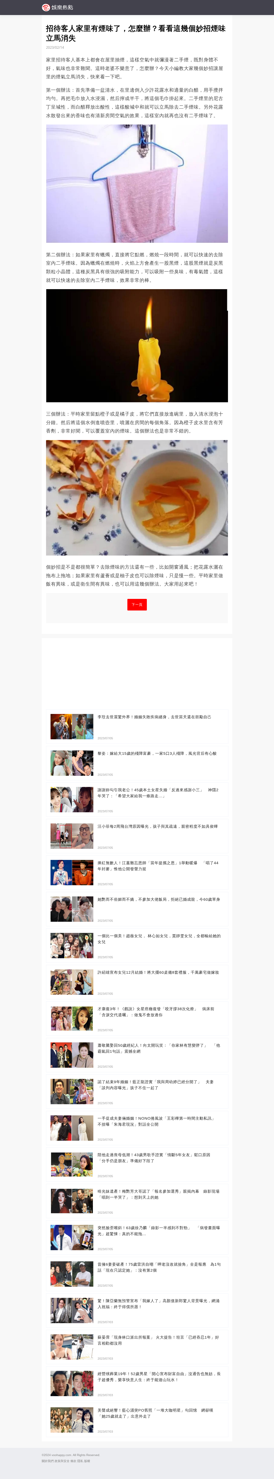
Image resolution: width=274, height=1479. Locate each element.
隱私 (80, 1461)
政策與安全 (62, 1461)
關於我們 (48, 1461)
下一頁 (137, 604)
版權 (87, 1461)
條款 (73, 1461)
